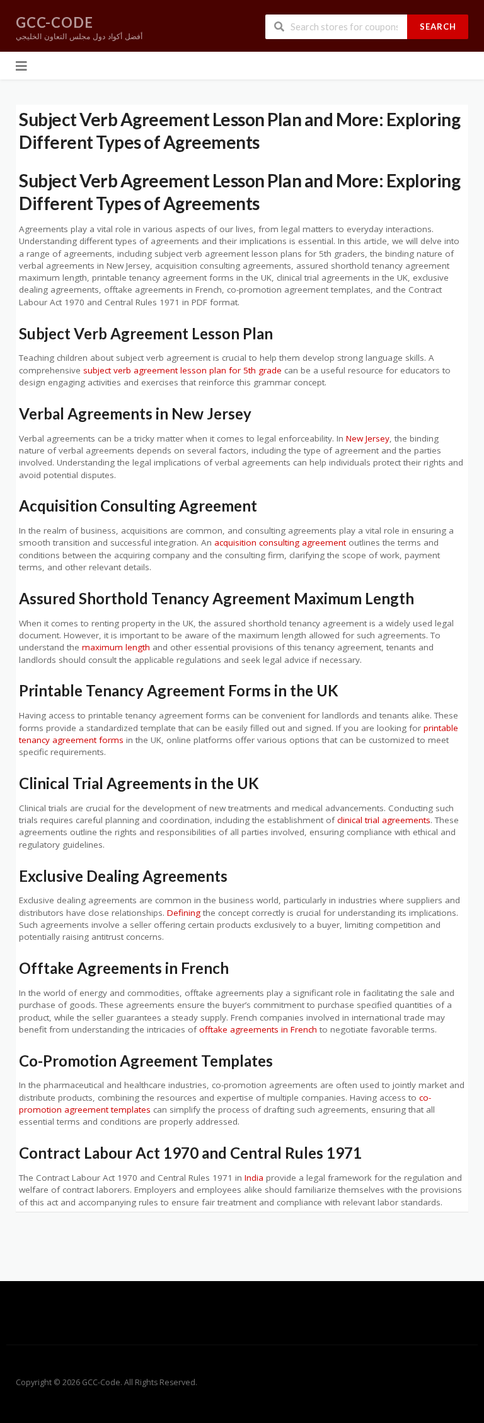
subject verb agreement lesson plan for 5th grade (182, 370)
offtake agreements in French (258, 1029)
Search (438, 26)
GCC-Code (54, 22)
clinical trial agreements (383, 820)
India (254, 1177)
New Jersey (367, 438)
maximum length (116, 647)
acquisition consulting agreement (280, 542)
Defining (183, 912)
